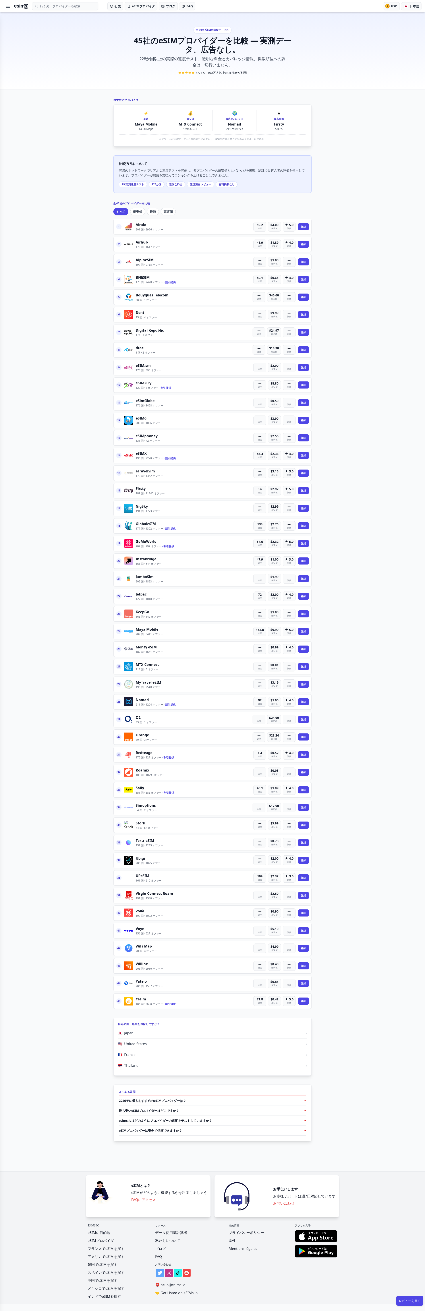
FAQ (158, 1256)
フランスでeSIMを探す (106, 1248)
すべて (121, 211)
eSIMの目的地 (99, 1232)
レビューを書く (410, 1301)
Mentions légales (243, 1248)
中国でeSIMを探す (102, 1280)
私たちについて (167, 1240)
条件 (232, 1240)
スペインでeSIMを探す (106, 1272)
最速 (153, 211)
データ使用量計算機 (171, 1232)
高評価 (168, 211)
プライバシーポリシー (246, 1232)
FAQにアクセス (143, 1199)
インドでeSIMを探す (104, 1296)
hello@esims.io (170, 1284)
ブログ (160, 1248)
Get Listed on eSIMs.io (176, 1292)
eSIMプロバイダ (101, 1240)
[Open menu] (8, 6)
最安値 (137, 211)
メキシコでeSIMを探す (106, 1288)
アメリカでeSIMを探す (106, 1256)
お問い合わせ (283, 1203)
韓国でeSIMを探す (102, 1264)
